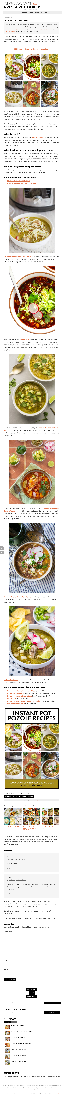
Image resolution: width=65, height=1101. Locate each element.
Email (6, 969)
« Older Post (31, 989)
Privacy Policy (55, 1093)
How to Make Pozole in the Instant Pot (21, 691)
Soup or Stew (30, 796)
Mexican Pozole (38, 137)
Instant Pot (15, 796)
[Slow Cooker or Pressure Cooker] (22, 6)
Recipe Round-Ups (22, 796)
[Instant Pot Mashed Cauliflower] (13, 825)
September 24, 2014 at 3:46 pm (16, 859)
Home (32, 993)
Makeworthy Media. (21, 1093)
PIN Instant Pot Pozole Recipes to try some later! (31, 49)
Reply (8, 868)
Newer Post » (31, 996)
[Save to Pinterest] (2, 548)
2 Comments (38, 800)
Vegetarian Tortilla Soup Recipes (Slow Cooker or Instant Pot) (30, 828)
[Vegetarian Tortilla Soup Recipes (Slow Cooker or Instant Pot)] (32, 825)
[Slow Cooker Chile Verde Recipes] (50, 825)
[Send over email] (2, 552)
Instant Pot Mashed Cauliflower (12, 826)
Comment (8, 932)
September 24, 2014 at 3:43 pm (16, 880)
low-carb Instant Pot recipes (38, 29)
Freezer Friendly (8, 796)
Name (6, 960)
